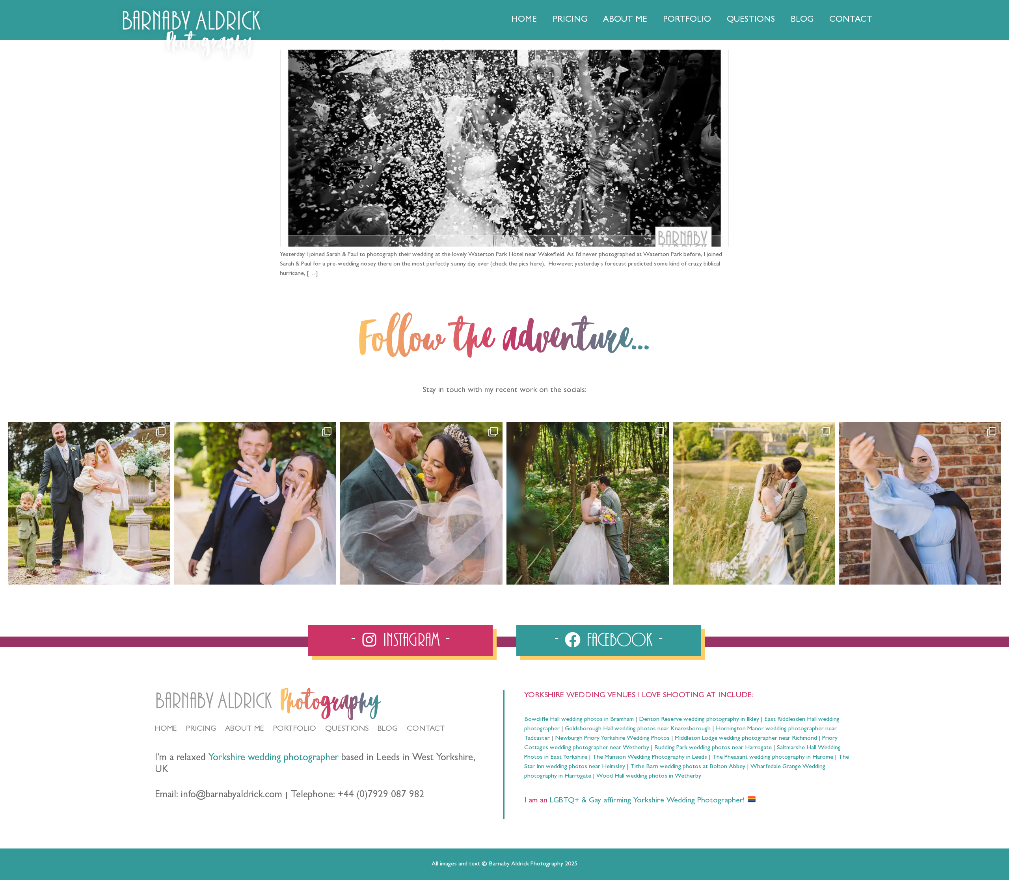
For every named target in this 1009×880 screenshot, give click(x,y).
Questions (751, 20)
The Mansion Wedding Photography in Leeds (649, 757)
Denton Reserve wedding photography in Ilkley (699, 720)
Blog (802, 20)
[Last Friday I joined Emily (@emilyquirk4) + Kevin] (754, 503)
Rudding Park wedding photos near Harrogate (713, 748)
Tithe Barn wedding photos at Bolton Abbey (687, 767)
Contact (851, 20)
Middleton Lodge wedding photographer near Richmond (746, 738)
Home (524, 20)
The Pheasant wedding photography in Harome (772, 757)
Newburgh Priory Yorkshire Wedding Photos (612, 738)
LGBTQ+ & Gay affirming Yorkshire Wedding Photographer (645, 801)
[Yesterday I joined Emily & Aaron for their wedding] (89, 503)
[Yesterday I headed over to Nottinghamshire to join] (421, 503)
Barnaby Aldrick (213, 701)
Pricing (570, 20)
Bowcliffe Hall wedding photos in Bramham (579, 720)
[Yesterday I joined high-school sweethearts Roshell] (587, 503)
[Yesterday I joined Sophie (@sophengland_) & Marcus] (255, 503)
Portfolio (687, 20)
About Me (625, 20)
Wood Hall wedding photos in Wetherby (648, 776)
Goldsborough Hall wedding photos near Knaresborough (638, 729)
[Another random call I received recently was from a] (920, 503)
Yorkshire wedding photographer (274, 758)
